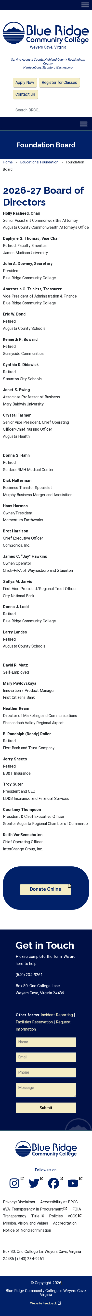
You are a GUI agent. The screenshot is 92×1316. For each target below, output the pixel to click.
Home (8, 162)
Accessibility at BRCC (59, 1202)
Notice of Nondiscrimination (27, 1230)
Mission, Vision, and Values (25, 1223)
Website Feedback (45, 1303)
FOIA (76, 1209)
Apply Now (24, 82)
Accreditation (65, 1223)
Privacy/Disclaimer (19, 1202)
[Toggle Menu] (85, 4)
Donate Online (50, 889)
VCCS (74, 1216)
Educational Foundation (39, 162)
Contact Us (25, 94)
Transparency (14, 1216)
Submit (46, 1107)
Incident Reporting (57, 1015)
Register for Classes (59, 82)
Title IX (37, 1216)
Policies (56, 1216)
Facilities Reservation (34, 1022)
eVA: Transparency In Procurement (35, 1209)
